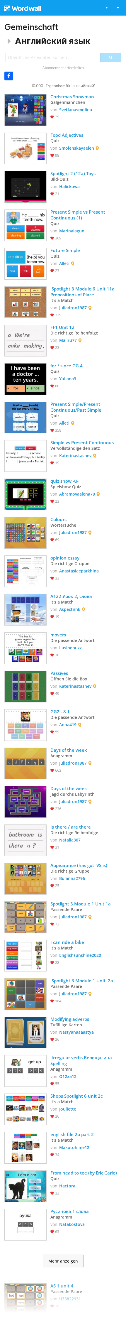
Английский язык (52, 41)
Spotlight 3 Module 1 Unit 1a (80, 904)
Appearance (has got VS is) (78, 865)
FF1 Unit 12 (62, 327)
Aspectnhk (69, 609)
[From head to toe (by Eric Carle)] (25, 1186)
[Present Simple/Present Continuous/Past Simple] (25, 417)
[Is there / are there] (25, 840)
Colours (58, 519)
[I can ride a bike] (25, 955)
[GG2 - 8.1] (25, 724)
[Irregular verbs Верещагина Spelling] (25, 1070)
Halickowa (69, 186)
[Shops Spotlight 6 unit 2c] (25, 1109)
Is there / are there (71, 827)
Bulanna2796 (72, 878)
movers (58, 635)
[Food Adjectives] (25, 148)
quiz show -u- (64, 481)
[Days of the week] (25, 763)
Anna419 (67, 724)
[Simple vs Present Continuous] (25, 455)
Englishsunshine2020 (80, 955)
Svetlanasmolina (75, 109)
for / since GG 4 (66, 366)
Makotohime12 (74, 1147)
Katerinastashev (75, 455)
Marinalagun (71, 231)
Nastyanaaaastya (76, 1032)
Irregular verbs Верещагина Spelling (81, 1060)
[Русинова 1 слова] (25, 1224)
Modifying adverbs (69, 1019)
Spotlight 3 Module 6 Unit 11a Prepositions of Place (83, 292)
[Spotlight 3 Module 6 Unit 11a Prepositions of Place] (25, 301)
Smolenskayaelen (76, 148)
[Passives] (25, 686)
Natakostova (72, 1224)
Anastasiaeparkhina (79, 571)
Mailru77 (68, 340)
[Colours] (25, 532)
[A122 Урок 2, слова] (25, 609)
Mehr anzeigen (63, 1261)
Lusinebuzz (70, 647)
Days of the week (68, 750)
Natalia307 (70, 840)
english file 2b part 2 (72, 1134)
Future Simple (65, 250)
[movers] (25, 647)
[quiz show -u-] (25, 494)
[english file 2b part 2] (25, 1147)
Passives (59, 673)
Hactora (67, 1186)
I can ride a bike (67, 942)
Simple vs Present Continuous (82, 442)
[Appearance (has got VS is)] (25, 878)
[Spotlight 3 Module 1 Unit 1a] (25, 916)
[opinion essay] (25, 571)
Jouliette (67, 1109)
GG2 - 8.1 (60, 711)
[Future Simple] (25, 263)
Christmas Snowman (72, 96)
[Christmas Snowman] (25, 109)
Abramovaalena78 (77, 494)
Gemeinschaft (31, 26)
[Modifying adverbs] (25, 1032)
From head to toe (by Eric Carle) (83, 1173)
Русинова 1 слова (69, 1211)
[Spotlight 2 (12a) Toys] (25, 186)
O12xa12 (67, 1076)
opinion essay (64, 558)
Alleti (64, 263)
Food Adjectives (66, 135)
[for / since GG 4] (25, 378)
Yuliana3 (67, 378)
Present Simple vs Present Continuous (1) (78, 215)
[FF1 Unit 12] (25, 340)
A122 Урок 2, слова (71, 596)
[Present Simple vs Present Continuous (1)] (25, 225)
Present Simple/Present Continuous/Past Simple (75, 407)
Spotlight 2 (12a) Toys (73, 173)
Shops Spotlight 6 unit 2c (76, 1096)
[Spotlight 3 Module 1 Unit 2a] (25, 993)
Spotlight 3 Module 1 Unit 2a (81, 981)
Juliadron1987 (73, 307)
